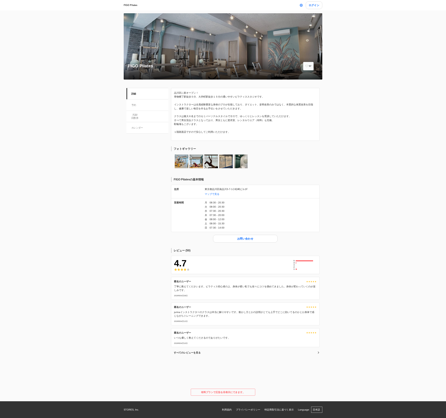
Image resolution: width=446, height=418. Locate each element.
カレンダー (137, 127)
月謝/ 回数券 (134, 116)
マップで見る (212, 194)
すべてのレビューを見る (187, 352)
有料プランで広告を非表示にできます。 (223, 392)
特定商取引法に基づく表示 (279, 409)
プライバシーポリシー (248, 409)
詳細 (133, 93)
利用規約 (227, 409)
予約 (133, 105)
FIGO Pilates (130, 5)
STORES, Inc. (131, 409)
